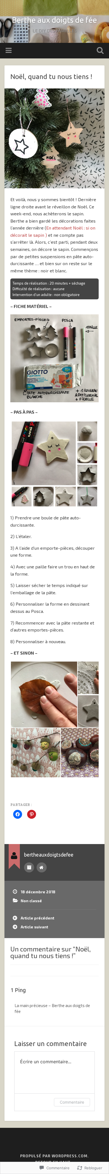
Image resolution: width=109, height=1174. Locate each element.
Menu (9, 50)
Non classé (31, 900)
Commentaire (72, 1102)
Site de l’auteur (42, 867)
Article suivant (34, 926)
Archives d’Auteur (29, 867)
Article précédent (37, 918)
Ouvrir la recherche (99, 51)
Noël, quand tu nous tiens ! (51, 76)
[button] (43, 694)
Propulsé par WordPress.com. (54, 1156)
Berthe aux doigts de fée (54, 20)
